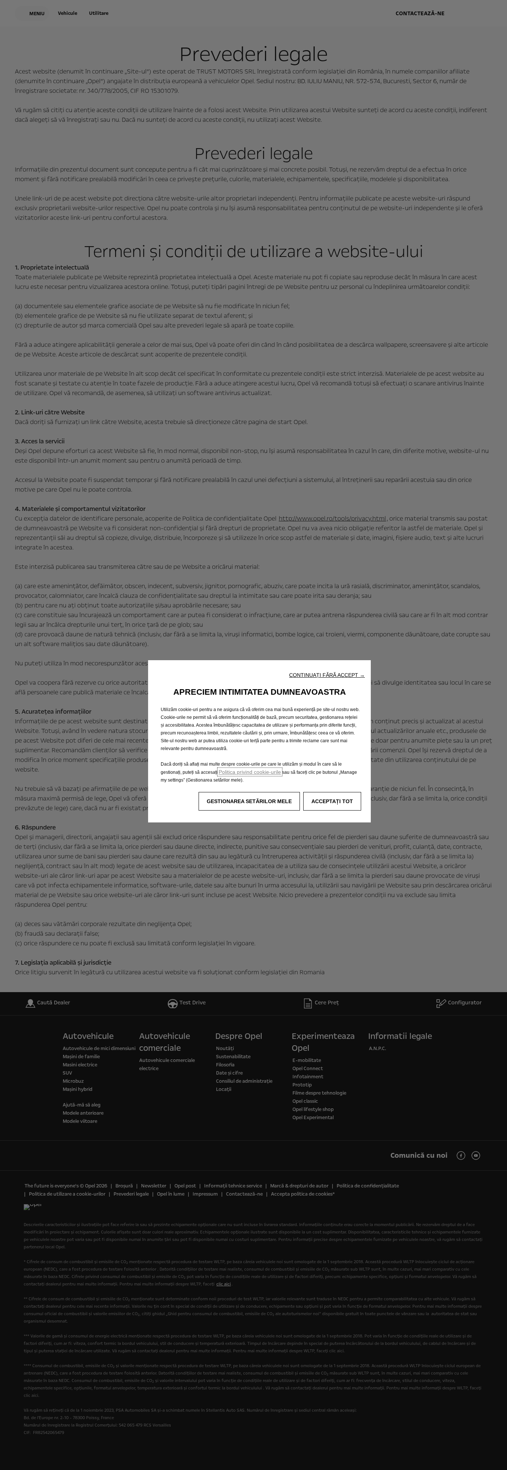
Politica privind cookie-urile (250, 772)
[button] (327, 675)
